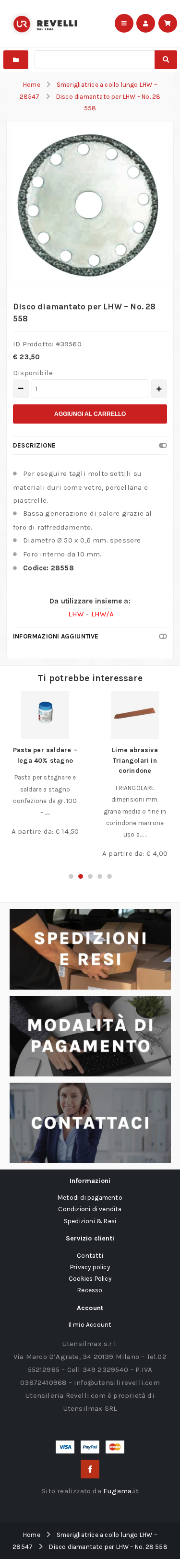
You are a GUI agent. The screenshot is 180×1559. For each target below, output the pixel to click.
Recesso (89, 1290)
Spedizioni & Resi (90, 1221)
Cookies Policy (90, 1278)
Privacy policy (90, 1267)
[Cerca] (166, 59)
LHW (76, 614)
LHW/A (102, 614)
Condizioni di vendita (89, 1209)
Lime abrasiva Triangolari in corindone (135, 760)
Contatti (90, 1255)
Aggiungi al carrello (90, 414)
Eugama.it (121, 1491)
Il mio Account (90, 1324)
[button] (71, 876)
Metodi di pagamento (90, 1197)
